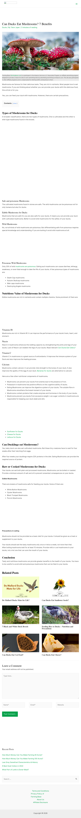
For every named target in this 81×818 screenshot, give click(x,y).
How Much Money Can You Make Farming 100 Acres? (22, 759)
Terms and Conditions (40, 791)
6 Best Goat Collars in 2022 (12, 766)
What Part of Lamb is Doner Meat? (15, 770)
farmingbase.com (16, 75)
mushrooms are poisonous (26, 266)
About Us (40, 800)
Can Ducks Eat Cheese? (51, 654)
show (14, 103)
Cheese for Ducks (14, 434)
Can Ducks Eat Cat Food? (12, 654)
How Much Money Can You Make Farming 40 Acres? (22, 755)
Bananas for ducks (44, 371)
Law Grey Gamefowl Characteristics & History (20, 762)
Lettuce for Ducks (14, 437)
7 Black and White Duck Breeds (15, 626)
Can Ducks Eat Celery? (67, 348)
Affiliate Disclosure (40, 802)
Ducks (4, 27)
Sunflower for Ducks (15, 432)
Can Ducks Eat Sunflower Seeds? (55, 600)
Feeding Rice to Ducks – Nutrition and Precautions (57, 627)
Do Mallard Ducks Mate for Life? (15, 600)
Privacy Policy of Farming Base (37, 795)
